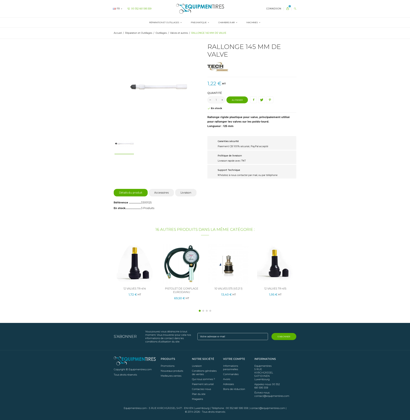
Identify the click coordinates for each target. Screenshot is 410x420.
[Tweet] (261, 99)
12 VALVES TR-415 (275, 288)
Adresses (228, 384)
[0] (287, 8)
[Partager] (253, 99)
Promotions (167, 365)
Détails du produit (130, 192)
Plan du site (198, 394)
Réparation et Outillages (164, 22)
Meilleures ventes (171, 375)
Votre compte (234, 359)
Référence (121, 202)
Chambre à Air (226, 22)
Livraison (185, 192)
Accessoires (161, 192)
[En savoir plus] (147, 269)
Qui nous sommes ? (203, 379)
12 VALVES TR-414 (134, 288)
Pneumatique (199, 22)
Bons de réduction (234, 389)
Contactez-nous (201, 389)
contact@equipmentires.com (267, 408)
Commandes (230, 374)
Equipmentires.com (135, 408)
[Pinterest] (269, 99)
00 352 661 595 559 (141, 8)
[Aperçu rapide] (140, 269)
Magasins (197, 398)
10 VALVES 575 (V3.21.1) (228, 288)
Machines (252, 22)
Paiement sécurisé (203, 384)
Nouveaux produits (172, 370)
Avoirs (226, 379)
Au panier (237, 100)
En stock (119, 208)
